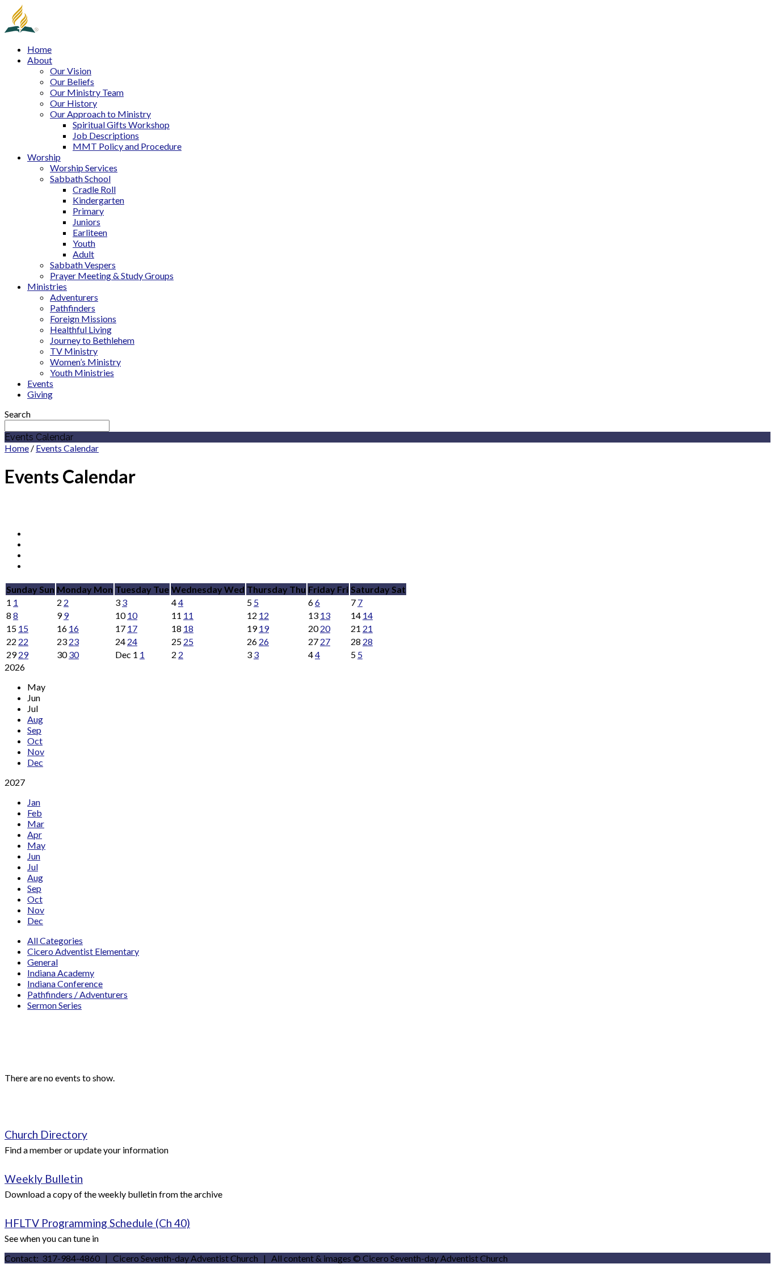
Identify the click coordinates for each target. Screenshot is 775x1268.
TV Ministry (74, 351)
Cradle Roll (94, 189)
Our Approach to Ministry (100, 113)
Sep (34, 729)
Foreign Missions (83, 318)
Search (18, 413)
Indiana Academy (60, 972)
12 (264, 615)
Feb (34, 812)
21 (368, 628)
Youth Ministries (82, 372)
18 (188, 628)
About (39, 59)
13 (325, 615)
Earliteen (90, 232)
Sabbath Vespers (83, 264)
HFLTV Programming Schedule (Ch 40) (97, 1222)
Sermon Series (54, 1005)
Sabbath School (80, 178)
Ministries (47, 286)
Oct (35, 740)
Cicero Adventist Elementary (83, 951)
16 (74, 628)
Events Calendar (67, 448)
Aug (35, 719)
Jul (32, 866)
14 (368, 615)
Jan (33, 802)
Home (39, 49)
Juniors (86, 221)
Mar (35, 823)
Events (40, 383)
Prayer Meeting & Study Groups (112, 275)
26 (264, 641)
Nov (35, 751)
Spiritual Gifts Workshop (121, 124)
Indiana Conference (65, 983)
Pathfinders (72, 307)
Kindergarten (98, 200)
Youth (84, 243)
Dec (35, 762)
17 (132, 628)
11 (188, 615)
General (42, 962)
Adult (83, 253)
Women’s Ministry (85, 361)
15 (23, 628)
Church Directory (46, 1134)
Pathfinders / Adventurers (77, 994)
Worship (44, 156)
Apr (34, 834)
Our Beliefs (72, 81)
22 (23, 641)
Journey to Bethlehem (92, 340)
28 (368, 641)
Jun (33, 855)
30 (74, 654)
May (36, 845)
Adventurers (74, 297)
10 (132, 615)
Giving (40, 394)
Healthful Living (81, 329)
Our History (73, 103)
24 (132, 641)
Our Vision (70, 70)
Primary (88, 210)
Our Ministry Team (87, 92)
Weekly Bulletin (44, 1178)
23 (74, 641)
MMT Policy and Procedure (127, 146)
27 (325, 641)
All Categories (55, 940)
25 (188, 641)
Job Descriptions (106, 135)
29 (23, 654)
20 (325, 628)
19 (264, 628)
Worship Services (83, 167)
